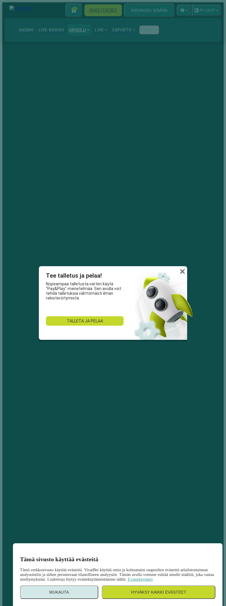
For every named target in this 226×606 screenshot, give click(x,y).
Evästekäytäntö (140, 579)
